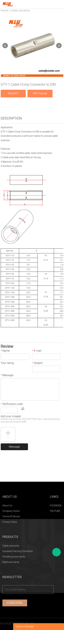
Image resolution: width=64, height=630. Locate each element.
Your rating (7, 363)
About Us (7, 505)
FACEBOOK (56, 505)
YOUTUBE (55, 511)
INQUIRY (13, 93)
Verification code (12, 404)
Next (59, 45)
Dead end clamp (10, 562)
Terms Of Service (11, 516)
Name (5, 351)
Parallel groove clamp (13, 556)
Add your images (30, 419)
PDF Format (40, 93)
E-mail (36, 351)
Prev (5, 45)
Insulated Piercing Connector (17, 551)
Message (7, 375)
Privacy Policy (9, 522)
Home (4, 11)
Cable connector (20, 11)
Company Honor (11, 511)
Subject (37, 363)
